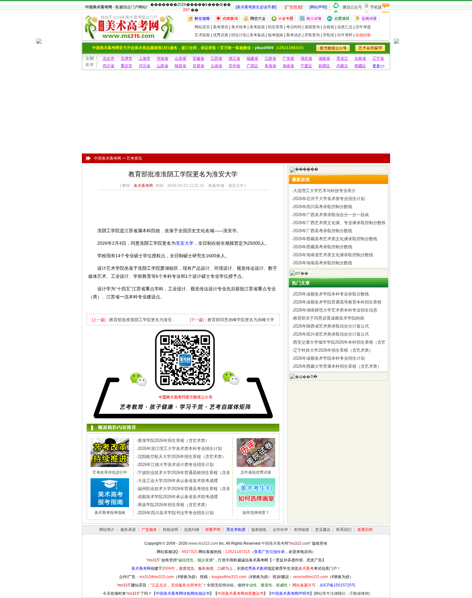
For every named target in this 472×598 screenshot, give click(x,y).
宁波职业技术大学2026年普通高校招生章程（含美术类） (190, 472)
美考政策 (257, 27)
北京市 (108, 58)
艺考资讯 (134, 158)
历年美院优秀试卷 (255, 472)
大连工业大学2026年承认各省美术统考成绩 (178, 480)
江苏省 (216, 58)
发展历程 (365, 529)
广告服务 (149, 529)
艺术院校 (202, 35)
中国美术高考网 (98, 7)
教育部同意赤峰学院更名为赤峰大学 (240, 319)
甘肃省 (198, 66)
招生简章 (275, 27)
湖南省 (324, 58)
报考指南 (275, 35)
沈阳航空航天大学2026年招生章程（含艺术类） (182, 456)
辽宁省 (378, 58)
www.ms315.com (203, 543)
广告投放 (293, 7)
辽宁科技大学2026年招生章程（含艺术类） (333, 350)
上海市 (144, 58)
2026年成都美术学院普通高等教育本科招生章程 (337, 302)
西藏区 (360, 66)
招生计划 (239, 35)
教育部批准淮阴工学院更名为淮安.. (141, 319)
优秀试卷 (220, 35)
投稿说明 (170, 529)
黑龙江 (342, 58)
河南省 (162, 58)
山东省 (180, 58)
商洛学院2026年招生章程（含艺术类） (173, 504)
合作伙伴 (280, 529)
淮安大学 (185, 243)
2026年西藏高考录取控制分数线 (322, 246)
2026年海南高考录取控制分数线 (322, 262)
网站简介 (107, 529)
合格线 (328, 27)
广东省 (288, 58)
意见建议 (322, 529)
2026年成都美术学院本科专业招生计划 (329, 358)
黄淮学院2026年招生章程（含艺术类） (173, 440)
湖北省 (306, 58)
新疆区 (324, 66)
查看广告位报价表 (269, 552)
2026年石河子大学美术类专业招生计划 (329, 198)
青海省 (270, 66)
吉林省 (360, 58)
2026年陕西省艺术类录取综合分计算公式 (331, 326)
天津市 (126, 58)
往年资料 (345, 35)
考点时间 (294, 27)
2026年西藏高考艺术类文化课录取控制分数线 (335, 238)
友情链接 (301, 529)
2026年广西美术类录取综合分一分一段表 (331, 214)
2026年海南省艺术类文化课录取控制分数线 (333, 254)
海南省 (288, 66)
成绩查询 (312, 27)
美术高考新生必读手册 (256, 7)
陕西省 (180, 66)
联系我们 (344, 529)
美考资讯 (220, 27)
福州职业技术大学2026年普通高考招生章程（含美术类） (190, 488)
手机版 (376, 7)
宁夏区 (306, 66)
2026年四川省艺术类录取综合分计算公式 (331, 334)
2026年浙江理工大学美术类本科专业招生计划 (180, 448)
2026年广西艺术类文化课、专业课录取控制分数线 (339, 222)
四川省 (108, 66)
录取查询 (312, 35)
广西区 (252, 66)
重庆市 (126, 66)
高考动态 (294, 35)
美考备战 (257, 35)
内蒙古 (342, 66)
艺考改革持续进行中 (109, 472)
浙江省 (234, 58)
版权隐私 (259, 529)
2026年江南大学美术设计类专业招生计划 (176, 464)
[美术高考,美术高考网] (128, 37)
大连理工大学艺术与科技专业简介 (324, 190)
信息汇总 (345, 27)
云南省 (216, 66)
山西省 (162, 66)
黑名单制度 (236, 529)
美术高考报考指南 (109, 512)
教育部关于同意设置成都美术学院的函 (328, 318)
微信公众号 (352, 7)
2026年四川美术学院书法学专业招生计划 (176, 512)
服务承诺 (128, 529)
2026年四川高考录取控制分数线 (322, 206)
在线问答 (363, 35)
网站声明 (318, 7)
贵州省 (234, 66)
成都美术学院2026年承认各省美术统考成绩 (178, 496)
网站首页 (202, 27)
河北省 (144, 66)
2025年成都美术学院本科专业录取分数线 (331, 294)
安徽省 (198, 58)
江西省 (270, 58)
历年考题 (363, 27)
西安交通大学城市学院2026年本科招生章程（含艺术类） (345, 342)
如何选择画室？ (255, 512)
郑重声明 (213, 529)
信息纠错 (191, 529)
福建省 (252, 58)
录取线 (328, 35)
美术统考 (239, 27)
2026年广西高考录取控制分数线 (322, 230)
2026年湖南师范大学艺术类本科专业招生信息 (335, 310)
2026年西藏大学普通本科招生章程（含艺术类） (337, 366)
